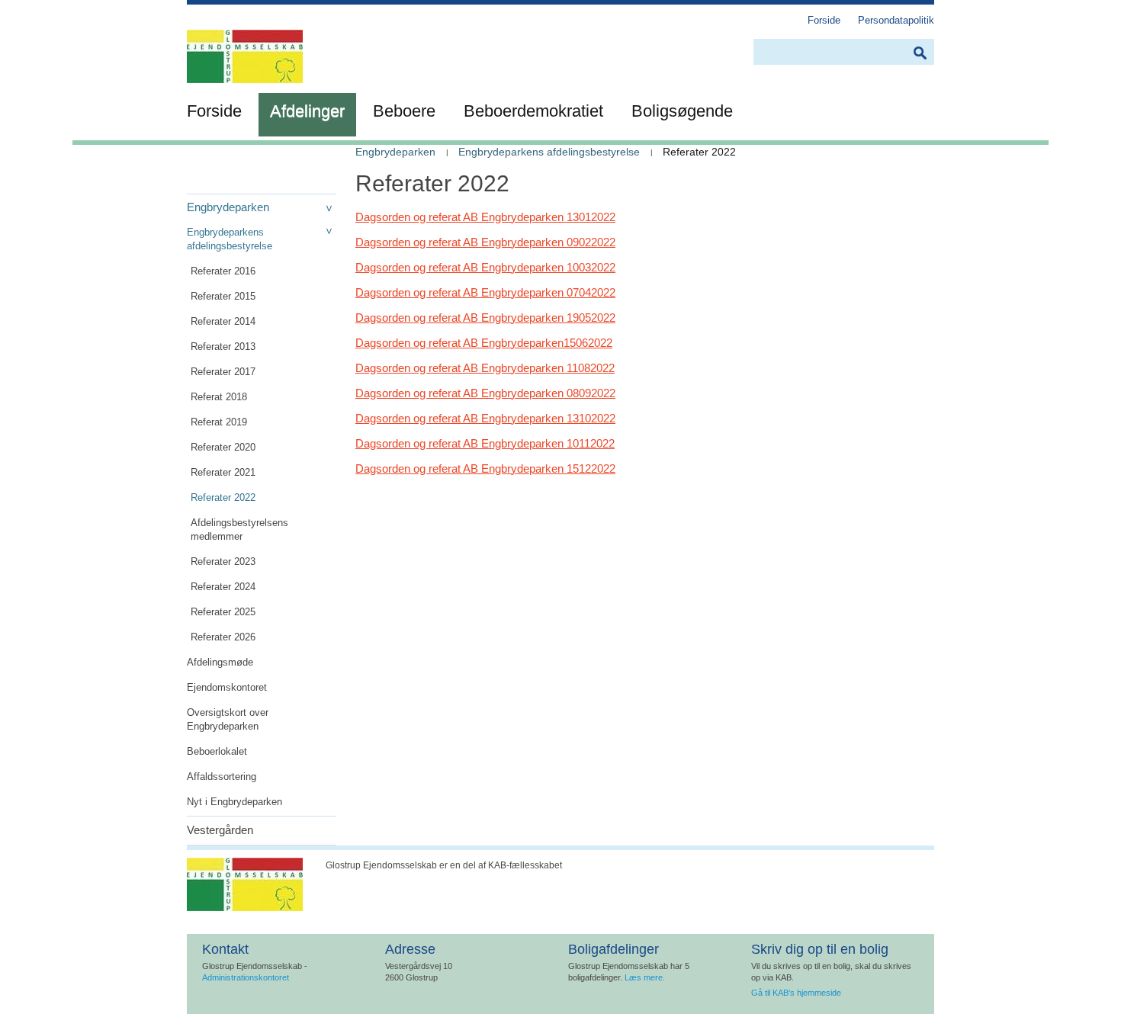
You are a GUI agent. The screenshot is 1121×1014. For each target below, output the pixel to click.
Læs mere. (645, 977)
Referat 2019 (219, 422)
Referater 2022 (223, 497)
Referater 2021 (223, 472)
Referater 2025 (223, 612)
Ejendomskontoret (227, 687)
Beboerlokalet (217, 751)
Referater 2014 (223, 321)
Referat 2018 (219, 397)
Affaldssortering (221, 776)
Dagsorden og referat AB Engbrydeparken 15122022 (485, 468)
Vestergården (220, 829)
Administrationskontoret (245, 977)
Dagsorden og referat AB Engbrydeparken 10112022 (485, 443)
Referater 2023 (223, 561)
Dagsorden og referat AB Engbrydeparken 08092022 (485, 393)
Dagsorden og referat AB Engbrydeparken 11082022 (485, 367)
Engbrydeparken (228, 207)
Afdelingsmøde (220, 662)
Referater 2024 (223, 586)
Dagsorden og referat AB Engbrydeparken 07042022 (485, 292)
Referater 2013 (223, 346)
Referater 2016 (223, 271)
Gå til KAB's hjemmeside (796, 992)
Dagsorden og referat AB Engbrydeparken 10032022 (485, 267)
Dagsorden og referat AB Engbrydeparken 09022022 (485, 242)
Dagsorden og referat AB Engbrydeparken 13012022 (485, 216)
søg (920, 53)
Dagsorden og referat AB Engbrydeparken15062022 (483, 342)
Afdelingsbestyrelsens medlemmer (239, 529)
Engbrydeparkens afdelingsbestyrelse (229, 239)
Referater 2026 (223, 637)
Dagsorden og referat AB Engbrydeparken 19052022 (485, 317)
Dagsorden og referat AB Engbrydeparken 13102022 (485, 418)
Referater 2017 (223, 371)
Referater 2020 (223, 447)
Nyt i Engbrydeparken (234, 801)
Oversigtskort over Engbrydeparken (227, 719)
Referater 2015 (223, 296)
